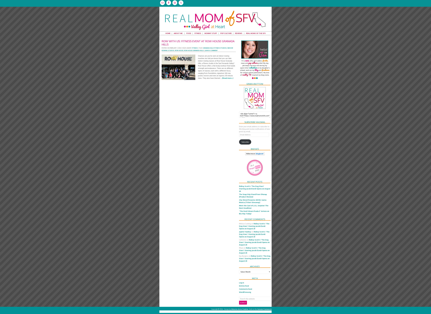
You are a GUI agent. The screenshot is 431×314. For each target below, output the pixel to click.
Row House (179, 50)
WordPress (262, 312)
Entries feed (244, 286)
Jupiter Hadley (245, 232)
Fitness (195, 48)
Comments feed (245, 289)
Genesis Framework (264, 309)
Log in (241, 283)
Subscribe (245, 142)
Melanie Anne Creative (239, 309)
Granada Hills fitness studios (215, 48)
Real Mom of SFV (215, 10)
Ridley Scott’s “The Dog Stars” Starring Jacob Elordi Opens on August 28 (254, 188)
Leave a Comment (211, 50)
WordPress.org (245, 292)
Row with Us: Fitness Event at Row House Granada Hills (198, 42)
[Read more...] (227, 78)
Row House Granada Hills (194, 50)
